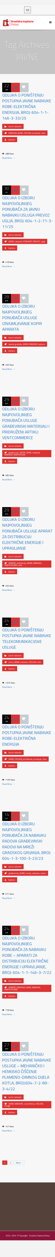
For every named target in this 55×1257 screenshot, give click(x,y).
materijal (36, 452)
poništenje (27, 759)
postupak (36, 133)
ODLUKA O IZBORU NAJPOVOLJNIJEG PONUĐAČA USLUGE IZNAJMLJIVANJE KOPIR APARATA (22, 317)
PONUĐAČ (27, 241)
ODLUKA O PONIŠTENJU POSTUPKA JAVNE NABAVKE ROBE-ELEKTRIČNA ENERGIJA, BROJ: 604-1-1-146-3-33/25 (26, 106)
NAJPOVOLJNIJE (11, 989)
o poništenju (29, 1103)
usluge (7, 1105)
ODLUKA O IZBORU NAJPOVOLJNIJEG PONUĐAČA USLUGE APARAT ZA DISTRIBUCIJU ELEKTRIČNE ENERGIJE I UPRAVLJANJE (27, 533)
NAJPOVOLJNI (19, 454)
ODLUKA (27, 133)
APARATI (12, 563)
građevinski (14, 452)
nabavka (18, 241)
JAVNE (20, 133)
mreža (28, 873)
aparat (11, 344)
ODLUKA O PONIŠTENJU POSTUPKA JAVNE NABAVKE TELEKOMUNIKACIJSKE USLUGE (26, 638)
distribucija (21, 563)
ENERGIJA (13, 133)
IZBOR (22, 452)
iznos (11, 662)
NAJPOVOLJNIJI (10, 565)
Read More (7, 157)
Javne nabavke (14, 126)
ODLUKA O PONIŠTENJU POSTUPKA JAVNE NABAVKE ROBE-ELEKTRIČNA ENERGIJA (26, 735)
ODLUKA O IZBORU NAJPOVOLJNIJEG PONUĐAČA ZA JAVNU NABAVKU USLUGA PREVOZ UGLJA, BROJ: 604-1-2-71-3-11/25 (27, 212)
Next (18, 1162)
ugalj (43, 241)
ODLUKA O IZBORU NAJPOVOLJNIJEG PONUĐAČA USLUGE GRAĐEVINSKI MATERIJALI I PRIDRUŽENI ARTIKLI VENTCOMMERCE (26, 423)
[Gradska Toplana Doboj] (18, 22)
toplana (11, 139)
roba (39, 662)
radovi (43, 873)
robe (43, 133)
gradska (18, 344)
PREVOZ (36, 241)
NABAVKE (33, 344)
